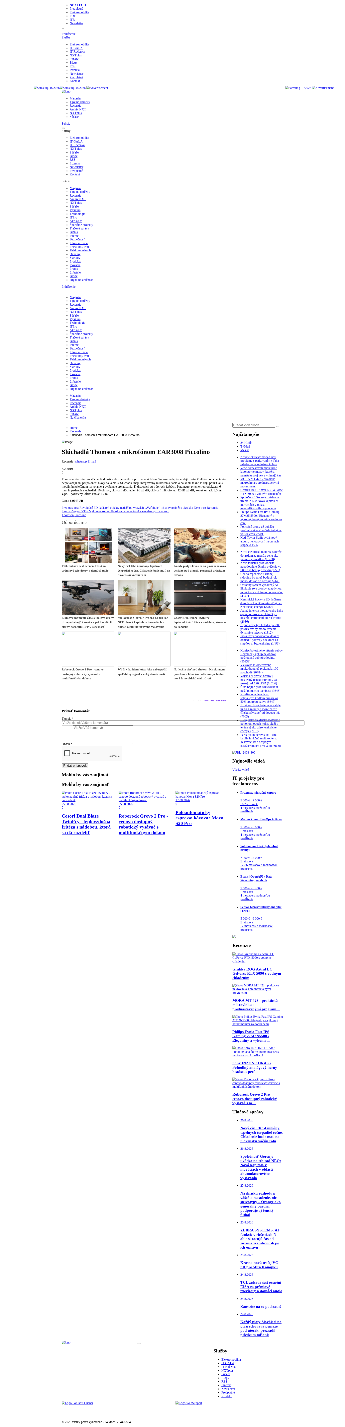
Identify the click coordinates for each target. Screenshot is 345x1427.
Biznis (74, 232)
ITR (72, 19)
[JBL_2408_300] (243, 752)
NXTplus (76, 55)
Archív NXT (78, 109)
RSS (72, 66)
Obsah (67, 744)
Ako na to (76, 221)
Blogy (73, 62)
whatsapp (81, 461)
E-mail (92, 461)
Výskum (75, 210)
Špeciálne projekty (81, 224)
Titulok (67, 718)
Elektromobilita (79, 12)
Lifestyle (75, 272)
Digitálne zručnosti (81, 279)
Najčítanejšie (78, 417)
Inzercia (75, 70)
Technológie (77, 214)
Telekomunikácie (80, 250)
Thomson (68, 515)
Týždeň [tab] (245, 446)
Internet (74, 235)
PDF (73, 16)
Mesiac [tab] (244, 450)
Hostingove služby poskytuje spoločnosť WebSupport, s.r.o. (213, 1409)
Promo (74, 268)
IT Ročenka (77, 51)
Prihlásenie (68, 33)
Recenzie (75, 105)
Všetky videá (240, 769)
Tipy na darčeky (80, 102)
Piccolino (80, 515)
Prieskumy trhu (79, 246)
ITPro (73, 217)
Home (73, 427)
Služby (66, 37)
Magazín (75, 98)
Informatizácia (79, 243)
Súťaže (74, 59)
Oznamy (75, 254)
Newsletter (76, 23)
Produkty (75, 261)
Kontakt (75, 81)
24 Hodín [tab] (246, 442)
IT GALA (76, 48)
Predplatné (76, 8)
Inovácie (75, 265)
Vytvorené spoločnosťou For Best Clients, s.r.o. (91, 1409)
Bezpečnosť (77, 239)
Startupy (75, 257)
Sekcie (66, 123)
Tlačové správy (79, 228)
